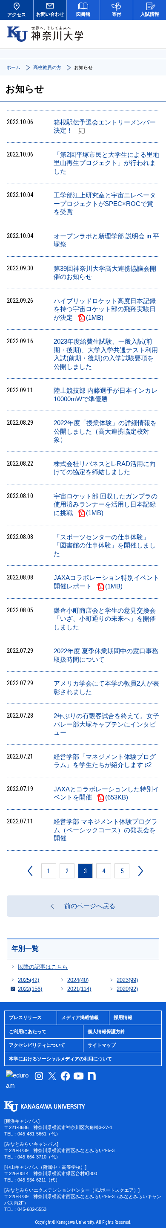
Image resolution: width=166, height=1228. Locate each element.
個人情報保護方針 (106, 1031)
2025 (28, 980)
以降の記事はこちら (43, 967)
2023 (127, 980)
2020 (127, 989)
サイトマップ (102, 1045)
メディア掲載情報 (80, 1017)
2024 (78, 980)
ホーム (13, 67)
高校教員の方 (47, 67)
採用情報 (123, 1017)
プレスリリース (25, 1017)
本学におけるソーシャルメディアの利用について (60, 1058)
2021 (79, 989)
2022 (30, 989)
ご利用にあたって (27, 1031)
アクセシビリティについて (37, 1045)
